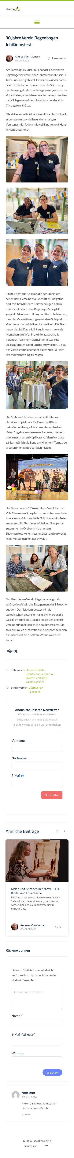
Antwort (27, 1114)
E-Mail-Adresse (23, 1034)
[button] (37, 22)
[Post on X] (16, 651)
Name (17, 1016)
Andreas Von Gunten (27, 56)
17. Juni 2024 (29, 1097)
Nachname (19, 758)
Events (30, 673)
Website (18, 1053)
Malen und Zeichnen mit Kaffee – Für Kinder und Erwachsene (35, 891)
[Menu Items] (46, 1145)
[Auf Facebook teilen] (10, 651)
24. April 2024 (28, 928)
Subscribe (51, 795)
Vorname (18, 741)
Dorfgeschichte (35, 669)
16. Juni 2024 (22, 60)
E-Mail (16, 776)
